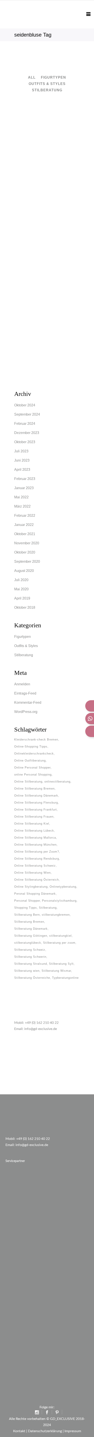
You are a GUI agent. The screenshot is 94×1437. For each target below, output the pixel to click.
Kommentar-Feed (27, 702)
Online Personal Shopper (32, 767)
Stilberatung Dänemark (31, 928)
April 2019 (22, 598)
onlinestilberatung (57, 781)
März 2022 (22, 506)
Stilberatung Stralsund (30, 963)
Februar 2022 (24, 515)
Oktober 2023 (24, 442)
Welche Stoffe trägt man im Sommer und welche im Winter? (47, 163)
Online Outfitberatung (30, 760)
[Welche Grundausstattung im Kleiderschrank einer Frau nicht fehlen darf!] (47, 268)
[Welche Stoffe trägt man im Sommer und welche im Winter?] (47, 124)
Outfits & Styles (26, 646)
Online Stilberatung (28, 781)
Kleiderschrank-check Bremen (36, 739)
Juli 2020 (21, 580)
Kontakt (19, 1431)
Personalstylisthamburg (59, 900)
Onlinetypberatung (63, 886)
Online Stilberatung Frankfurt (35, 809)
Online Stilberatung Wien (32, 872)
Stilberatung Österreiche (32, 977)
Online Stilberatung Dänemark (36, 795)
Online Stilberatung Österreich (36, 879)
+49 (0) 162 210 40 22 (42, 1022)
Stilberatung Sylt (61, 963)
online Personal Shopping (33, 774)
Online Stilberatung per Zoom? (36, 851)
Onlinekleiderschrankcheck (34, 753)
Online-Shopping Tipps (30, 746)
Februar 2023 (24, 479)
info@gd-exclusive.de (40, 1029)
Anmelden (22, 684)
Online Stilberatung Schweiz (35, 865)
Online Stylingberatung (31, 886)
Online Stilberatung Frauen (34, 816)
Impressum (72, 1431)
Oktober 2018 (24, 607)
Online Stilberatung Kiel (31, 823)
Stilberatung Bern (27, 914)
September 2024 (27, 414)
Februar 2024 (24, 423)
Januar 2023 (24, 488)
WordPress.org (25, 712)
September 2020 (27, 561)
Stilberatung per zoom (59, 942)
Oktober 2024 (24, 405)
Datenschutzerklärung (45, 1431)
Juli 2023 (21, 451)
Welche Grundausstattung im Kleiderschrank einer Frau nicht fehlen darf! (47, 300)
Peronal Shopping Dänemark (35, 893)
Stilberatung (23, 655)
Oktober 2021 (24, 534)
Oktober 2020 (24, 552)
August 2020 (24, 571)
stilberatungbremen (56, 914)
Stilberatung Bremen (29, 921)
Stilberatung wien (27, 970)
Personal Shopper (27, 900)
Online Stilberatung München (35, 844)
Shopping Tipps (25, 907)
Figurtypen (22, 636)
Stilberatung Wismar (56, 970)
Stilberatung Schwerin (30, 956)
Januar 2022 (24, 525)
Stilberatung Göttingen (30, 935)
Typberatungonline (65, 977)
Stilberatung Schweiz (29, 949)
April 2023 (22, 469)
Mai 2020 (21, 589)
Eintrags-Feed (25, 693)
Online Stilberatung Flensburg (36, 802)
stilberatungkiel (60, 935)
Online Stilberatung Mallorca (35, 837)
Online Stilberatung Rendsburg (36, 858)
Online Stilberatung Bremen (34, 788)
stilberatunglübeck (27, 942)
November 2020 (26, 543)
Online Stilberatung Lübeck (34, 830)
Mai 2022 (21, 497)
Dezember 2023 (26, 433)
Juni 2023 (22, 460)
